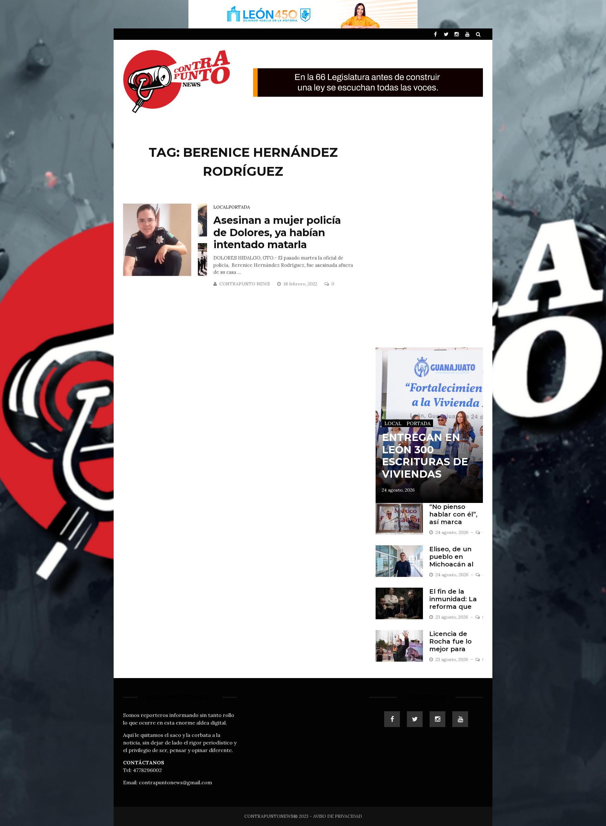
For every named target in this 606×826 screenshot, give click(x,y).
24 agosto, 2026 (398, 490)
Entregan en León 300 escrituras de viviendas (425, 455)
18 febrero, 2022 (300, 284)
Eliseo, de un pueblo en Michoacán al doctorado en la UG (455, 564)
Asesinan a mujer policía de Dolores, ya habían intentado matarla (277, 232)
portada (239, 207)
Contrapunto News (244, 284)
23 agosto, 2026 (452, 617)
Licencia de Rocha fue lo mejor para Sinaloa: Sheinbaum (450, 649)
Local (221, 207)
